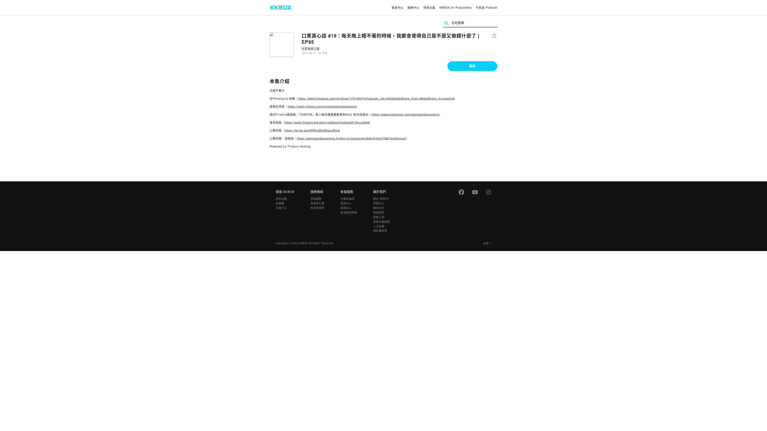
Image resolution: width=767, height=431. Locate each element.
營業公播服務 (381, 221)
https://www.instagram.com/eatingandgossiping (406, 114)
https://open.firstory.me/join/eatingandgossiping (322, 106)
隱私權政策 (380, 230)
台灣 (485, 243)
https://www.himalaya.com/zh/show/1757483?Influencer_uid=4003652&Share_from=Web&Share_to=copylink (376, 98)
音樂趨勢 (316, 199)
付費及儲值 (347, 199)
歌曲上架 (378, 217)
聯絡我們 (378, 212)
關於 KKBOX (381, 199)
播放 (472, 66)
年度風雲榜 (317, 208)
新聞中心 (378, 203)
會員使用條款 (348, 212)
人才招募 (378, 226)
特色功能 (429, 7)
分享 (494, 36)
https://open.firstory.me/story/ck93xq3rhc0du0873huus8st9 (327, 122)
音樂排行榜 (317, 203)
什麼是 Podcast (486, 7)
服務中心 (413, 7)
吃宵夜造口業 (311, 48)
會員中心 (397, 7)
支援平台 (281, 208)
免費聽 (280, 203)
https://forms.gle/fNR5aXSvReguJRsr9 (312, 130)
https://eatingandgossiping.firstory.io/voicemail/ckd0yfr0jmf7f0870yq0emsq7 (352, 138)
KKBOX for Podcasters (455, 7)
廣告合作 (378, 208)
